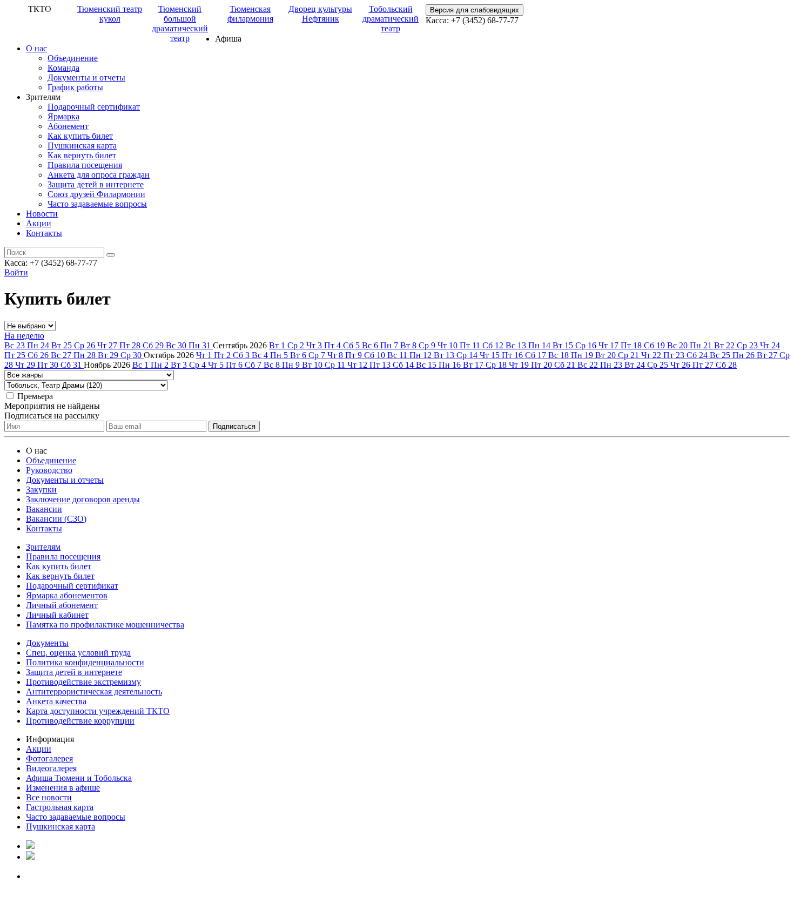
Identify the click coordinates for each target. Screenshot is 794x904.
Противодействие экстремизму (83, 681)
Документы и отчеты (86, 77)
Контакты (44, 233)
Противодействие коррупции (80, 720)
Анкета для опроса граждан (99, 174)
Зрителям (43, 546)
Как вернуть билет (82, 155)
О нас (36, 48)
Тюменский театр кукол (109, 13)
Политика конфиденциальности (85, 662)
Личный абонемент (62, 605)
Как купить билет (80, 135)
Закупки (41, 489)
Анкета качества (56, 701)
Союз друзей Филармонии (96, 194)
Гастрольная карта (59, 807)
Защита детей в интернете (96, 184)
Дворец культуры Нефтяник (320, 13)
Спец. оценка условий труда (78, 652)
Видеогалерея (51, 768)
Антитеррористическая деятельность (94, 691)
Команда (63, 67)
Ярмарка (63, 116)
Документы (47, 642)
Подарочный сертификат (94, 106)
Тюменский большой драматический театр (180, 23)
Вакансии (44, 509)
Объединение (73, 58)
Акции (38, 223)
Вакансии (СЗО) (56, 518)
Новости (42, 213)
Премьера (35, 396)
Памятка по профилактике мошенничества (105, 624)
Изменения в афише (63, 787)
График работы (75, 87)
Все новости (49, 797)
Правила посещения (85, 165)
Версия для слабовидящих (474, 10)
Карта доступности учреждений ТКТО (98, 711)
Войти (16, 272)
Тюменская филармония (250, 13)
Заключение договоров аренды (83, 499)
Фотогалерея (49, 758)
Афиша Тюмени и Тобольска (79, 777)
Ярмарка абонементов (66, 595)
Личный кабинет (57, 614)
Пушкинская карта (82, 145)
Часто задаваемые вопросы (97, 203)
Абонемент (68, 126)
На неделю (24, 335)
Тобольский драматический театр (390, 18)
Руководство (49, 470)
